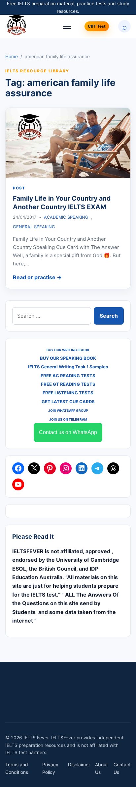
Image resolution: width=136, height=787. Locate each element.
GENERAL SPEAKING (34, 226)
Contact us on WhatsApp (68, 432)
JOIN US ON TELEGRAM (68, 419)
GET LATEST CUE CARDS (68, 401)
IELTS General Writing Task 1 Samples (68, 366)
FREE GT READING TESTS (68, 384)
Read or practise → (37, 277)
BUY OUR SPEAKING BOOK (68, 358)
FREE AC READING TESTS (68, 375)
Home (11, 56)
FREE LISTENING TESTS (68, 392)
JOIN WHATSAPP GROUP (68, 410)
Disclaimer (79, 764)
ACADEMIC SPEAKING (66, 217)
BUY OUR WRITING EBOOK (68, 350)
